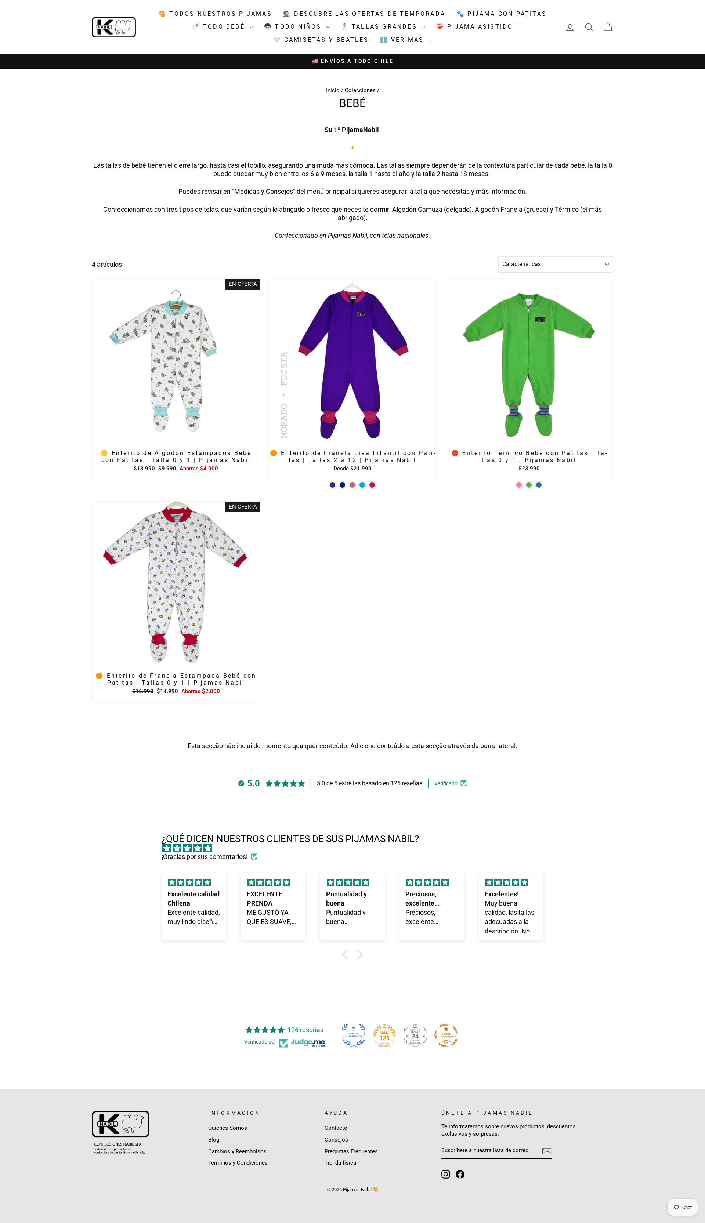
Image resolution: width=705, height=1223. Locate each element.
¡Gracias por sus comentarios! (205, 856)
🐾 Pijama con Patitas (501, 13)
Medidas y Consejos (263, 191)
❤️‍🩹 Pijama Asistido (474, 26)
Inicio (333, 90)
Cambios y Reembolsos (237, 1151)
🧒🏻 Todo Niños (294, 26)
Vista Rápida (175, 437)
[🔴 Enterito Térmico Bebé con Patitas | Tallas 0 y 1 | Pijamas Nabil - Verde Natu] (528, 484)
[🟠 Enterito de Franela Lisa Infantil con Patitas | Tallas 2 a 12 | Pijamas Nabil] (332, 484)
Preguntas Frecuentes (351, 1151)
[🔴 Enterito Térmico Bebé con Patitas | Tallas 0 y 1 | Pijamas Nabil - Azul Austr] (538, 484)
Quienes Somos (227, 1128)
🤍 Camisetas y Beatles (321, 39)
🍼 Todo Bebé (219, 26)
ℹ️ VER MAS (403, 39)
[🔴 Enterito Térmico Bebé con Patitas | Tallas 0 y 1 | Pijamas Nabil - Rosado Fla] (519, 484)
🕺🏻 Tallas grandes (380, 26)
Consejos (336, 1139)
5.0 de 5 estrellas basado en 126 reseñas (369, 783)
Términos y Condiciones (238, 1163)
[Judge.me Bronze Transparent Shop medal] (446, 1035)
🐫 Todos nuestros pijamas (215, 13)
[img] (356, 848)
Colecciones (360, 90)
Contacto (336, 1128)
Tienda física (340, 1163)
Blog (213, 1139)
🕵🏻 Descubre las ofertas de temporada (364, 13)
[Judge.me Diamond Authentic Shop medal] (353, 1035)
